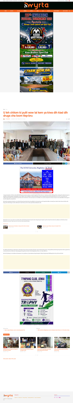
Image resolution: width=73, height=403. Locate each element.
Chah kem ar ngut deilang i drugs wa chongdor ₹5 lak (51, 225)
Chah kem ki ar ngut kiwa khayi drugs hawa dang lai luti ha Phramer (44, 350)
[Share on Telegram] (66, 163)
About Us (4, 0)
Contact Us (7, 0)
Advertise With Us (15, 0)
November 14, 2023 (14, 118)
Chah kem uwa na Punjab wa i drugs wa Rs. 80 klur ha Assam (18, 225)
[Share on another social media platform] (69, 163)
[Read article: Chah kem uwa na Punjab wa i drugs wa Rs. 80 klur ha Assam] (5, 227)
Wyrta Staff (8, 118)
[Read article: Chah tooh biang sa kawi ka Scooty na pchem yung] (62, 342)
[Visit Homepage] (36, 6)
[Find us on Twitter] (66, 1)
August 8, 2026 (40, 351)
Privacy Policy (11, 0)
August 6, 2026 (57, 351)
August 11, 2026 (23, 351)
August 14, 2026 (6, 351)
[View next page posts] (37, 231)
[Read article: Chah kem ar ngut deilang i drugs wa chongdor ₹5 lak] (39, 227)
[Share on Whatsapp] (64, 163)
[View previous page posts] (35, 231)
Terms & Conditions (20, 0)
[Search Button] (69, 11)
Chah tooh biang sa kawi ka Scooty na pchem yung (61, 350)
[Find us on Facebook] (65, 1)
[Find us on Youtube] (69, 1)
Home (4, 109)
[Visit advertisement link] (36, 52)
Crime (6, 109)
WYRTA (6, 398)
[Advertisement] (36, 101)
